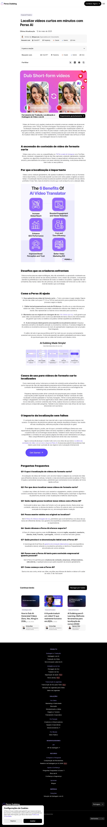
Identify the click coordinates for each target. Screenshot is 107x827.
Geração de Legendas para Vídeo (53, 687)
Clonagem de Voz (53, 669)
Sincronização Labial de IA (53, 662)
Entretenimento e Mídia (53, 709)
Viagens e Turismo (53, 712)
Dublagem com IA (53, 656)
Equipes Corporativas (53, 725)
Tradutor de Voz (53, 672)
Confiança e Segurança (53, 776)
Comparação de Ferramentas (53, 760)
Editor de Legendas (53, 690)
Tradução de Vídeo (53, 659)
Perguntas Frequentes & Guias (53, 770)
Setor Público (53, 735)
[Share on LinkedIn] (74, 62)
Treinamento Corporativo (53, 715)
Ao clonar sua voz (67, 314)
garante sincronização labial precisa (56, 544)
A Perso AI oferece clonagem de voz (37, 519)
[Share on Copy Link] (83, 62)
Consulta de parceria (47, 814)
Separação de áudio (51, 675)
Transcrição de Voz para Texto (51, 685)
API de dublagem (52, 748)
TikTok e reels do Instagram (65, 154)
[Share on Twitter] (70, 62)
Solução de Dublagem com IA (53, 796)
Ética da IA (53, 773)
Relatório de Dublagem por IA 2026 (51, 763)
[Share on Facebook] (79, 62)
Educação (53, 706)
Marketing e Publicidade (53, 703)
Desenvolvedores (53, 728)
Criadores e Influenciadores (53, 722)
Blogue (53, 783)
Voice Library (51, 678)
